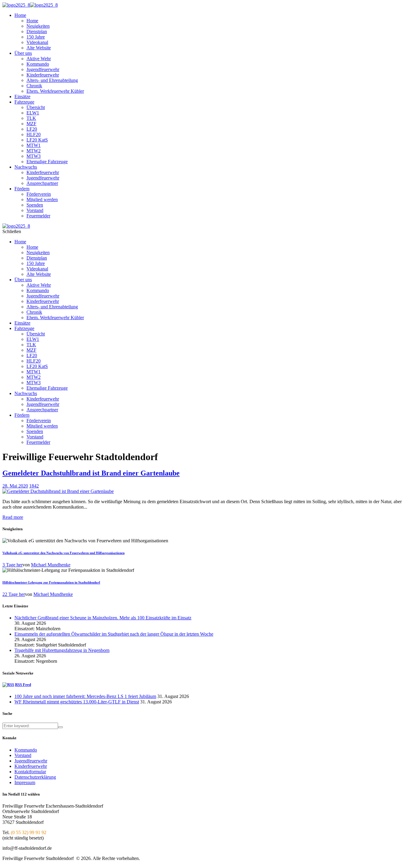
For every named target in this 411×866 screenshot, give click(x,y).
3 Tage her (12, 564)
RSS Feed (23, 684)
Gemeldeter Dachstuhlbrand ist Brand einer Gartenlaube (91, 473)
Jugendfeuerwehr (30, 760)
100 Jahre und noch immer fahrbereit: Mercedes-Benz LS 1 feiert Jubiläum (85, 696)
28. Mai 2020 (15, 485)
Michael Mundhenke (50, 564)
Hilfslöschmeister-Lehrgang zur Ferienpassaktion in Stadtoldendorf (51, 582)
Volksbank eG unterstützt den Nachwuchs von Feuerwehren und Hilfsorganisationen (63, 553)
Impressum (24, 782)
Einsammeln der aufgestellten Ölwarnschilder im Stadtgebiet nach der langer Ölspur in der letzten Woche (113, 634)
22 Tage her (13, 594)
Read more (12, 517)
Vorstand (22, 755)
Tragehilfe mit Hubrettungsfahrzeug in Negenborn (62, 650)
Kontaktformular (30, 771)
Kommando (25, 749)
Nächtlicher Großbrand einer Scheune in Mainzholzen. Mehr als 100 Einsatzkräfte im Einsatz (102, 617)
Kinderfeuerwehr (30, 766)
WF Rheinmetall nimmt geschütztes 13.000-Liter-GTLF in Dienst (76, 701)
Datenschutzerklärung (35, 777)
